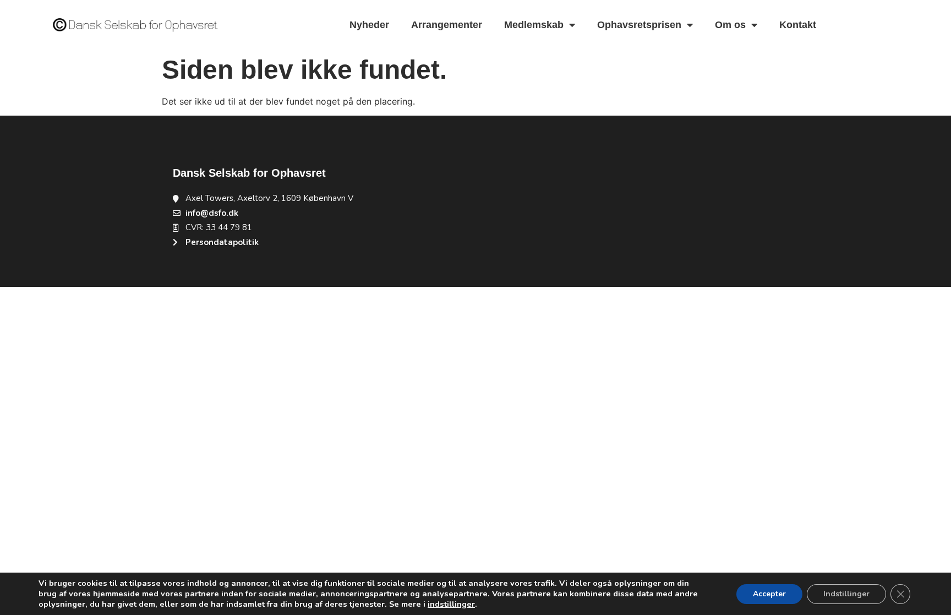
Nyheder (369, 24)
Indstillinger (846, 594)
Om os (730, 24)
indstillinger (451, 604)
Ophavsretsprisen (639, 24)
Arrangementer (446, 24)
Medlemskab (534, 24)
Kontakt (797, 24)
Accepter (769, 594)
